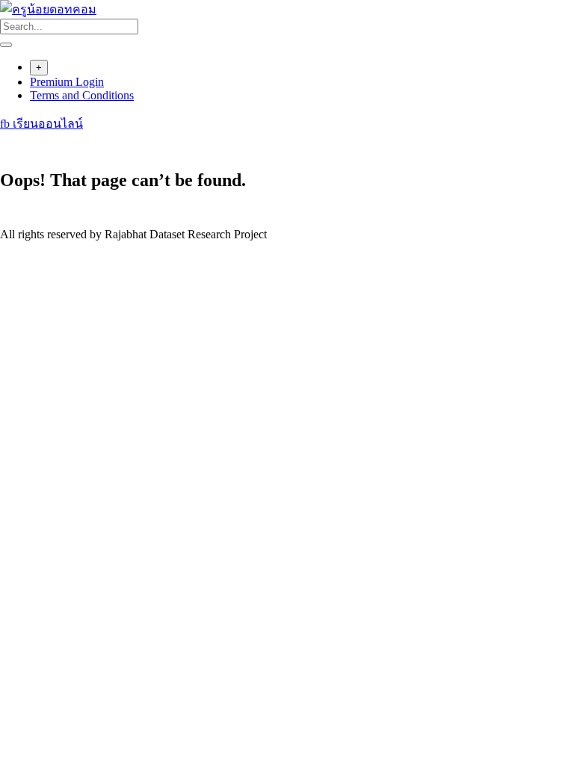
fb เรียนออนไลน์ (41, 123)
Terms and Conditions (82, 95)
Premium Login (67, 81)
